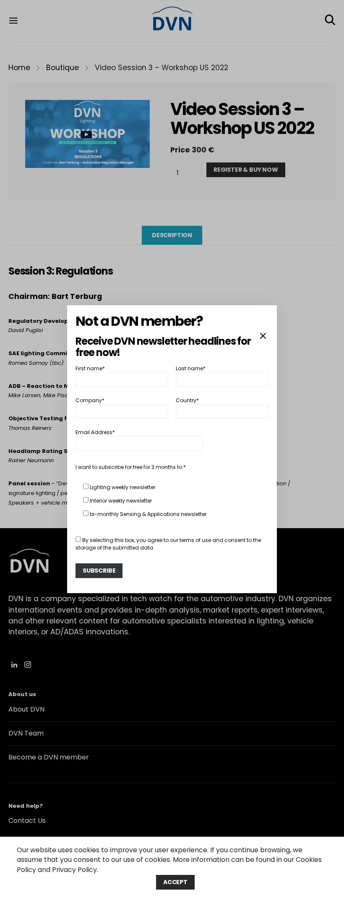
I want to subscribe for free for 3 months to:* (131, 467)
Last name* (191, 368)
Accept (175, 882)
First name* (90, 368)
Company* (90, 400)
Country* (187, 400)
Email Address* (95, 432)
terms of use (195, 540)
